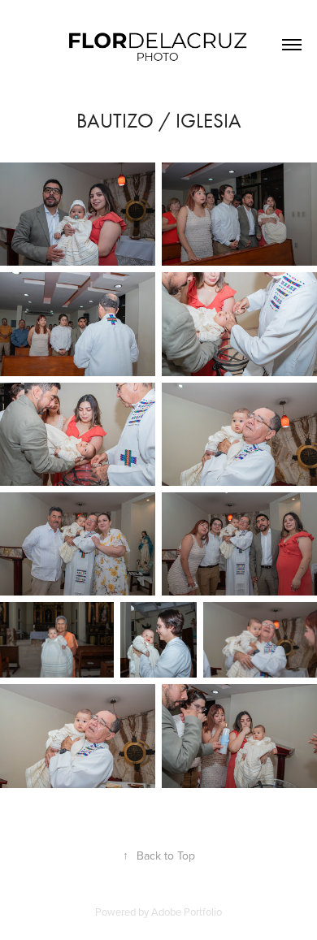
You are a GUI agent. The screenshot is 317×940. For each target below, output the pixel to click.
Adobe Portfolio (186, 911)
